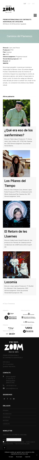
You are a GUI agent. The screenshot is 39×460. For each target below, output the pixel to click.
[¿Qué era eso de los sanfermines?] (16, 113)
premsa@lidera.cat (12, 388)
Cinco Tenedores (9, 303)
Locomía (10, 282)
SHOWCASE (6, 417)
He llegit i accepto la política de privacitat (14, 442)
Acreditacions (7, 414)
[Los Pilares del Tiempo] (16, 163)
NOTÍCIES (6, 420)
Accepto (11, 456)
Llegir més (27, 456)
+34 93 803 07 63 (11, 385)
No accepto (19, 456)
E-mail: (4, 439)
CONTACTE (6, 424)
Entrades (5, 410)
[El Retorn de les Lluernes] (16, 214)
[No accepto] (37, 455)
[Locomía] (16, 264)
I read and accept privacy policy (22, 443)
